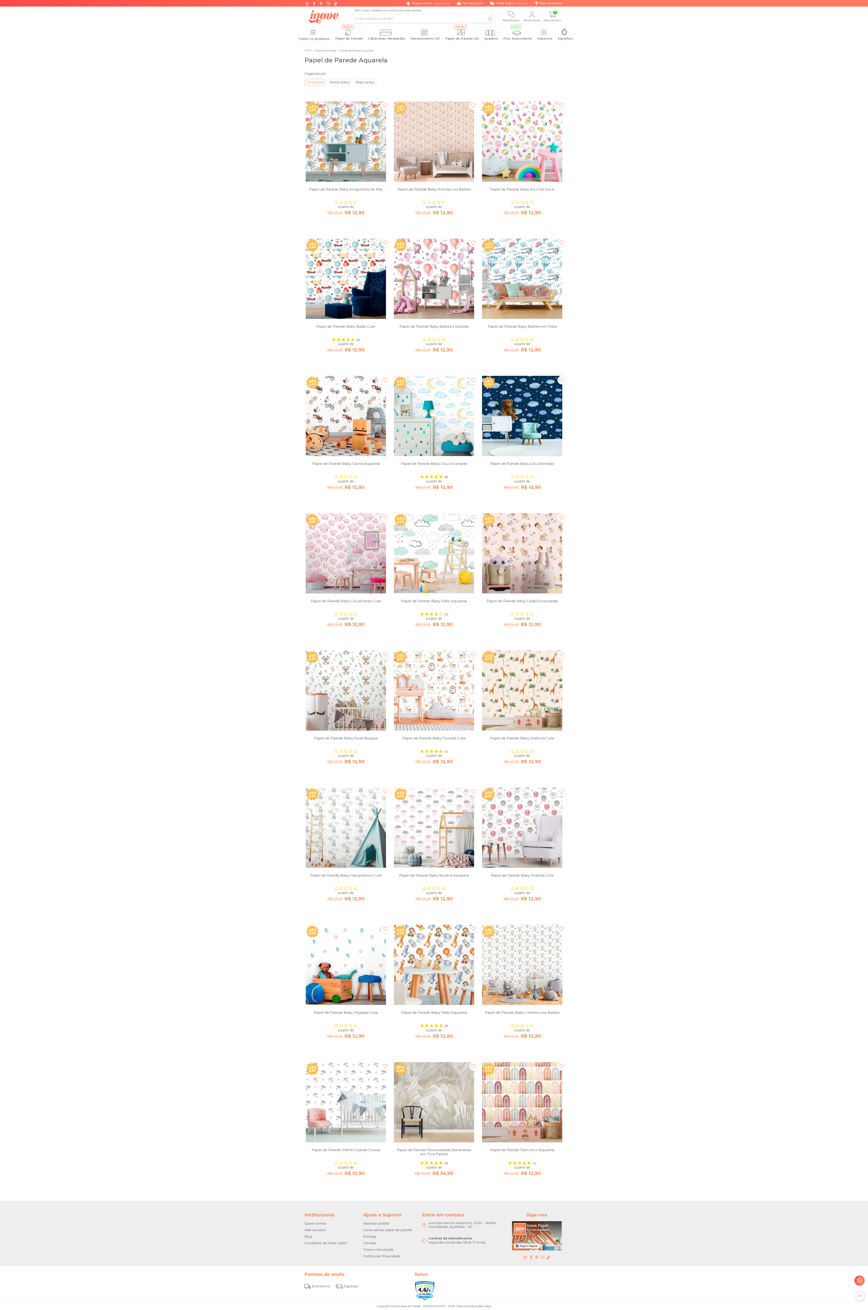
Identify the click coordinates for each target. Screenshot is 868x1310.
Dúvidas (369, 1243)
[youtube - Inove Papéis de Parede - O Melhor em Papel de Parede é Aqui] (543, 1257)
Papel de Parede (324, 50)
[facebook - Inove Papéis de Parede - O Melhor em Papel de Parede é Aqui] (531, 1257)
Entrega (369, 1237)
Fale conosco (315, 1230)
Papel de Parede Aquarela (355, 50)
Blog (308, 1237)
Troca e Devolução (378, 1250)
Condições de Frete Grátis (325, 1243)
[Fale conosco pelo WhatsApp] (859, 1280)
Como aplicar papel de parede (387, 1230)
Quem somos (315, 1223)
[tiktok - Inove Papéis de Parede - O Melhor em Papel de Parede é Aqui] (548, 1257)
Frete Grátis (512, 3)
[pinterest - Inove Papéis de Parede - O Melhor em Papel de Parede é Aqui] (537, 1257)
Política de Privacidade (381, 1256)
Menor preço (340, 82)
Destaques (315, 82)
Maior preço (365, 82)
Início (307, 50)
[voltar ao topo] (859, 1296)
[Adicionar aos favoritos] (385, 105)
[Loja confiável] (425, 1291)
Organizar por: (315, 74)
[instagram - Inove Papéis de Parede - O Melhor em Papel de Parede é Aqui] (525, 1257)
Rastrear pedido (376, 1223)
